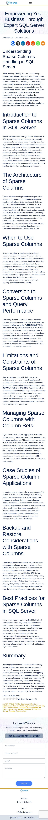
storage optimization (17, 711)
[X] (18, 43)
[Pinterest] (28, 43)
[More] (43, 43)
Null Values (18, 709)
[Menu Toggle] (30, 3)
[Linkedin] (23, 43)
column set (39, 706)
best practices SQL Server (23, 706)
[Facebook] (13, 43)
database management (28, 708)
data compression (10, 708)
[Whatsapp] (38, 43)
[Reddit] (33, 43)
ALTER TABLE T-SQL (11, 704)
